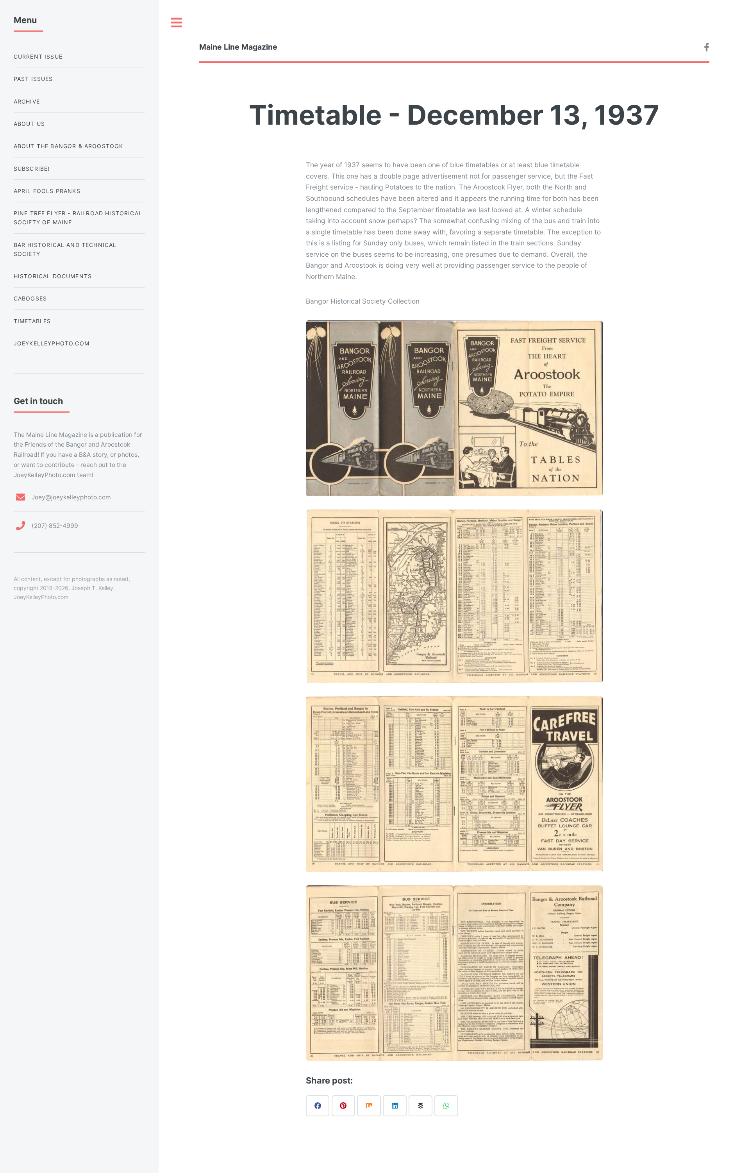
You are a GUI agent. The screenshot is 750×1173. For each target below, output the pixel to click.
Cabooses (30, 298)
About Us (29, 123)
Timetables (32, 321)
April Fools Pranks (47, 191)
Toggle (177, 23)
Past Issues (33, 78)
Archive (27, 101)
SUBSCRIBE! (32, 168)
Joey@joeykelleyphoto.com (71, 497)
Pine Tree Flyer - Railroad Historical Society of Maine (78, 217)
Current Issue (38, 56)
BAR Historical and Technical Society (65, 249)
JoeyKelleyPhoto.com (51, 343)
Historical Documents (53, 276)
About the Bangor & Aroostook (68, 146)
